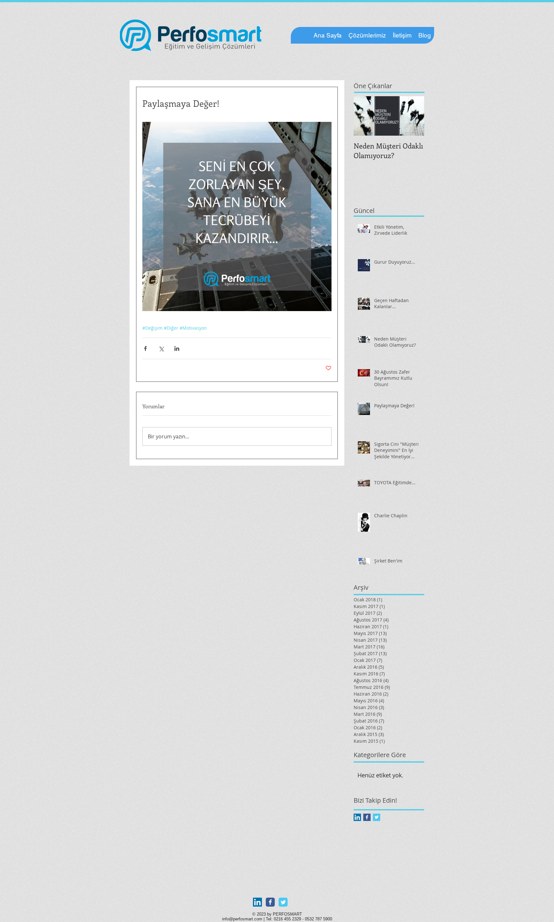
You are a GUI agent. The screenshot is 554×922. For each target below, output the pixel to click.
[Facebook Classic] (270, 902)
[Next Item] (414, 116)
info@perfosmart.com (242, 919)
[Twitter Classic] (283, 902)
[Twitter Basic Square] (376, 817)
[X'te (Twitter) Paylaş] (161, 348)
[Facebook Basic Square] (367, 817)
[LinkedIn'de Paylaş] (177, 348)
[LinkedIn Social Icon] (357, 817)
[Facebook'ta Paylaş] (145, 348)
